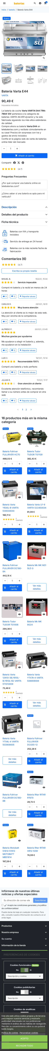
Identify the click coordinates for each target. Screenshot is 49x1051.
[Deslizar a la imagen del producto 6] (19, 81)
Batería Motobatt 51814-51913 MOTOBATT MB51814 (11, 852)
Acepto (24, 1038)
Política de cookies (10, 1032)
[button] (35, 3)
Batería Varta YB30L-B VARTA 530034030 (11, 507)
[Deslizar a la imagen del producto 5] (6, 81)
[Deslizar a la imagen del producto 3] (31, 69)
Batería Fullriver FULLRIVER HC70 (11, 453)
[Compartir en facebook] (14, 163)
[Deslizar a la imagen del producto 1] (6, 69)
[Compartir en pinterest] (23, 163)
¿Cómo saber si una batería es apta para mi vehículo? (23, 195)
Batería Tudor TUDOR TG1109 (34, 453)
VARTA (5, 95)
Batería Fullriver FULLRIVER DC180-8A (12, 568)
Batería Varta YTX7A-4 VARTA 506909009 (35, 677)
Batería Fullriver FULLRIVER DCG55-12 (34, 741)
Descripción (9, 207)
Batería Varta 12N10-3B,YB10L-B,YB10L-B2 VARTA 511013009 (12, 679)
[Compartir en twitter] (19, 163)
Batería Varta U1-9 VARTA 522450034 (36, 506)
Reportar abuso (27, 296)
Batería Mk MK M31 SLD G (36, 567)
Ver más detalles (37, 587)
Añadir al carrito (24, 155)
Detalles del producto (15, 214)
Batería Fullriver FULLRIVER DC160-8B (12, 797)
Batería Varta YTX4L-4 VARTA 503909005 (11, 741)
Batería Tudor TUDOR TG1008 (10, 623)
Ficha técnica (10, 222)
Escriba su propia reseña (24, 271)
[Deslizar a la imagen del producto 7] (31, 81)
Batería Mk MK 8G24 (34, 623)
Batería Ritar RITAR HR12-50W (36, 849)
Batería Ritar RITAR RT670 (36, 796)
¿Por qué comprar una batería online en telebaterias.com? (21, 184)
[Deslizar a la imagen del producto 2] (19, 69)
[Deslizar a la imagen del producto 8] (42, 81)
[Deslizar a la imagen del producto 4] (42, 69)
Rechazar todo (24, 1045)
